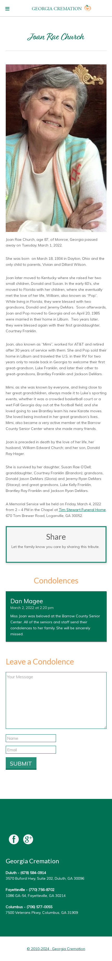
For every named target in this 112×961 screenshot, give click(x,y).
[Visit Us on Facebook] (13, 840)
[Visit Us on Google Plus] (28, 840)
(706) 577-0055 (39, 906)
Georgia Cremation (57, 9)
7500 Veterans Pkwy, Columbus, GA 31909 (42, 912)
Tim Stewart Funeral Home (82, 509)
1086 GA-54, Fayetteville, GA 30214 (36, 895)
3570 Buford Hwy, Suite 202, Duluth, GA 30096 (45, 878)
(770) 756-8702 (41, 889)
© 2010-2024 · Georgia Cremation (56, 948)
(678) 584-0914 (33, 872)
